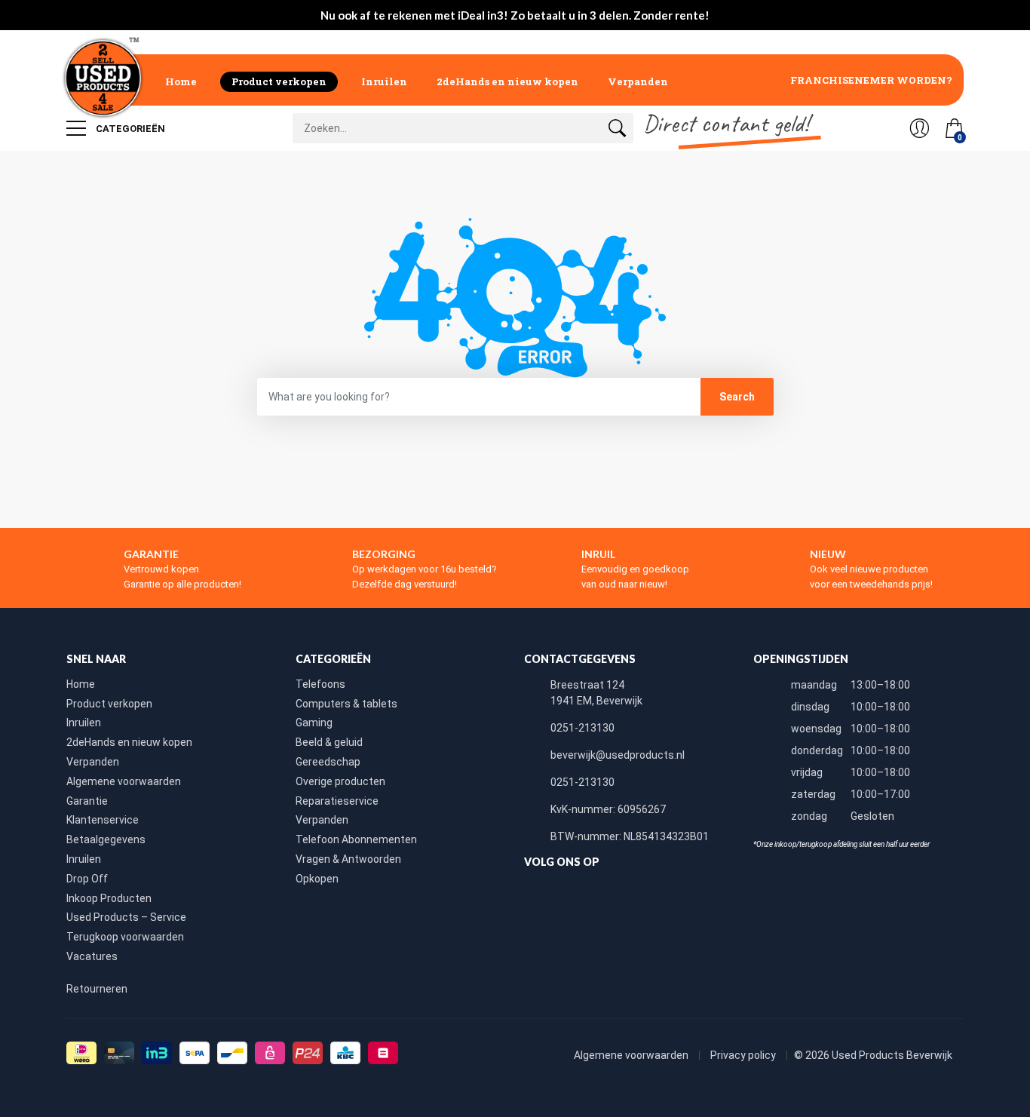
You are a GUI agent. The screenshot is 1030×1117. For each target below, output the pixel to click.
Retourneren (96, 989)
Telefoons (320, 684)
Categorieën (129, 128)
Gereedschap (328, 762)
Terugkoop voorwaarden (125, 937)
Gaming (314, 723)
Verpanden (638, 81)
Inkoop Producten (109, 898)
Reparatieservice (337, 801)
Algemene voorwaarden (123, 781)
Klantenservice (102, 820)
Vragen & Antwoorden (348, 859)
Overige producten (340, 781)
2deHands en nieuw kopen (507, 81)
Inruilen (384, 81)
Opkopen (317, 879)
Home (181, 81)
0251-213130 (582, 728)
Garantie (87, 801)
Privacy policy (744, 1055)
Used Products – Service (126, 917)
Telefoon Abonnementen (356, 839)
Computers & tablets (346, 704)
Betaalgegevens (106, 839)
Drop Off (87, 879)
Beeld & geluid (329, 742)
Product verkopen (278, 81)
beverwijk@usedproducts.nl (617, 755)
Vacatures (92, 956)
